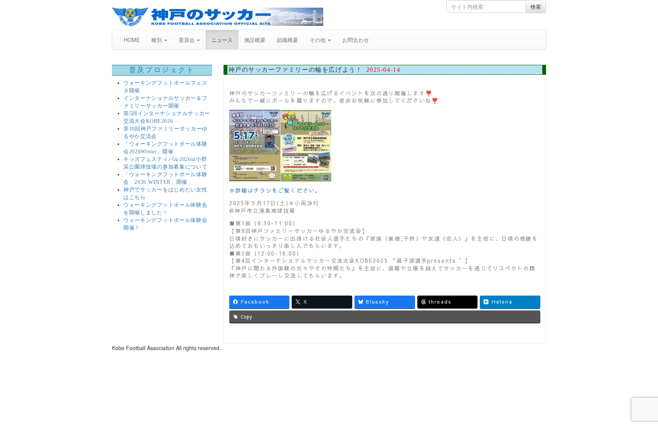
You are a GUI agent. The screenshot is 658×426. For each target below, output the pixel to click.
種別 (157, 39)
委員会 (187, 39)
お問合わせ (355, 39)
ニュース (222, 39)
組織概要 (287, 39)
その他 (318, 39)
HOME (132, 39)
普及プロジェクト (162, 70)
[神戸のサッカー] (217, 17)
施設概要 (254, 39)
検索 (535, 6)
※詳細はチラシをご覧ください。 (275, 190)
